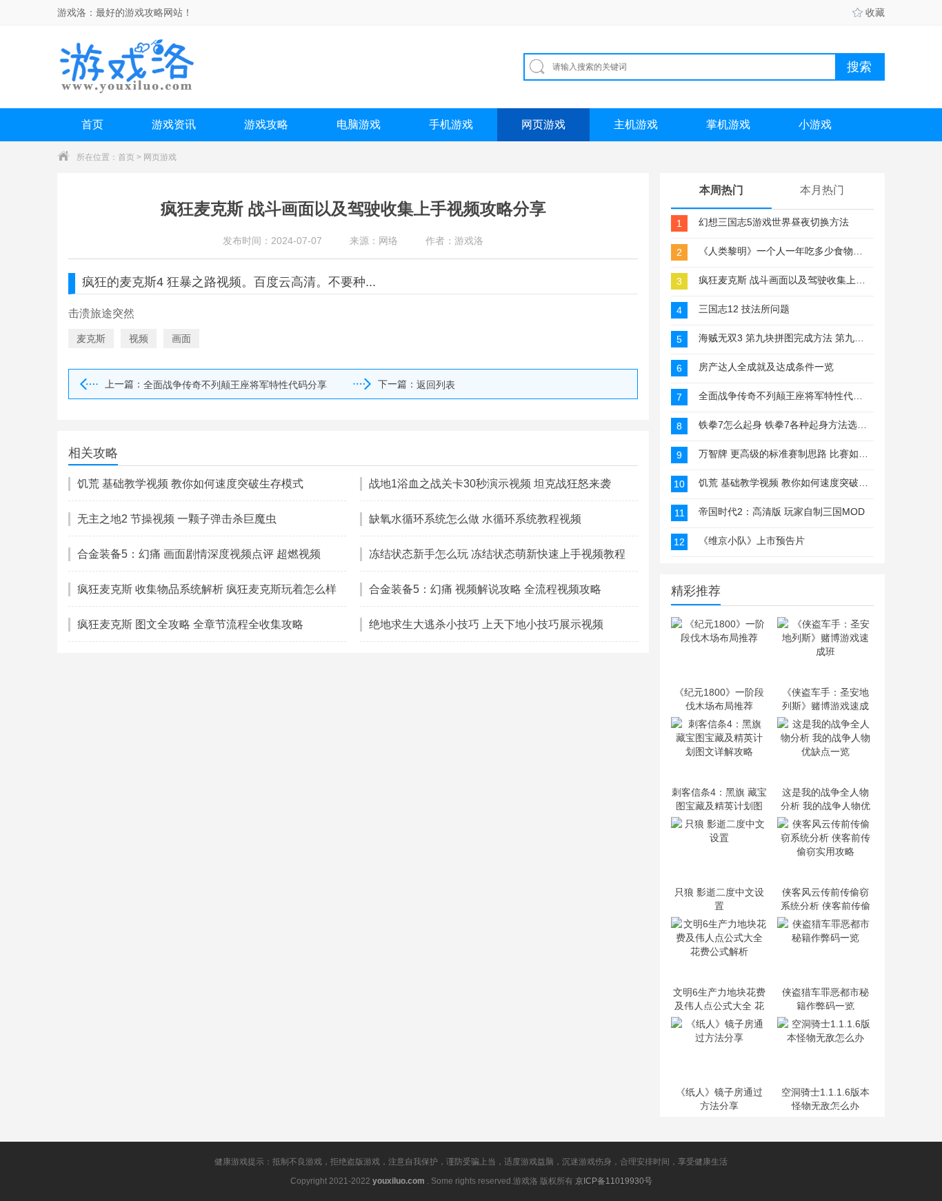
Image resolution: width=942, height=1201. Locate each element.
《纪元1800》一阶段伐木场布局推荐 (719, 698)
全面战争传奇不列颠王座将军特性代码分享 (235, 384)
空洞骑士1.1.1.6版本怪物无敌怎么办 (825, 1098)
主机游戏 (636, 124)
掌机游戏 (728, 124)
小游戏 (815, 124)
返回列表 (436, 384)
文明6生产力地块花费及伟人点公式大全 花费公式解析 (719, 998)
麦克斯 (91, 338)
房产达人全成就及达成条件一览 (766, 366)
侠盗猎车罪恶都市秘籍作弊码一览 (825, 998)
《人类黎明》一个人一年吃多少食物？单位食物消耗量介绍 (785, 250)
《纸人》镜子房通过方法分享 (719, 1098)
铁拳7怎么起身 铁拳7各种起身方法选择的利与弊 (785, 424)
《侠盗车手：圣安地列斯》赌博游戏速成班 (825, 698)
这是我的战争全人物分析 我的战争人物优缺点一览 (825, 798)
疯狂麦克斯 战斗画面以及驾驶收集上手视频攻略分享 (785, 279)
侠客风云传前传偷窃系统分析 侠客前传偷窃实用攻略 (825, 898)
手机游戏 (451, 124)
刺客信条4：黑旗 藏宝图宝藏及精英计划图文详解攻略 (719, 798)
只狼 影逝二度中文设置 (719, 898)
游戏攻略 (266, 124)
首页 (92, 124)
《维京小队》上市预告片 (752, 540)
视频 (138, 338)
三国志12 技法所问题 (744, 308)
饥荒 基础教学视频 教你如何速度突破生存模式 (785, 482)
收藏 (875, 12)
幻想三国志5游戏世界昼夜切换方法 (774, 222)
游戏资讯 (174, 124)
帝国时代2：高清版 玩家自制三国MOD (782, 511)
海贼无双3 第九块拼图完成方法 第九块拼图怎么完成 (785, 337)
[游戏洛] (127, 66)
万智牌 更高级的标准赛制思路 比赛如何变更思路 (785, 453)
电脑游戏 (359, 124)
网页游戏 (543, 124)
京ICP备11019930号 (613, 1181)
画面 (181, 338)
